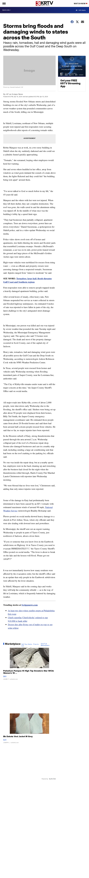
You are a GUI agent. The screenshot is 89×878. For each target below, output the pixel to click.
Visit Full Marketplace (45, 644)
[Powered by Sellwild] (52, 779)
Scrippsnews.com (30, 604)
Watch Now (80, 3)
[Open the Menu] (4, 3)
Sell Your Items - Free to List (30, 645)
